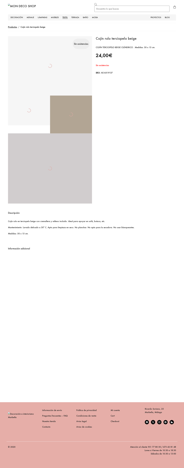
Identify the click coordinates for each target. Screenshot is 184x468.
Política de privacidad (86, 410)
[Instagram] (159, 422)
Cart (113, 416)
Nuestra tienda (49, 421)
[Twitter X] (153, 422)
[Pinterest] (165, 422)
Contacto (46, 427)
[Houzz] (172, 422)
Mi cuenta (115, 410)
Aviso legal (81, 421)
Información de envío (52, 410)
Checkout (115, 421)
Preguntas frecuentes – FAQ (55, 416)
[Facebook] (147, 422)
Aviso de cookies (84, 427)
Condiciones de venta (86, 416)
